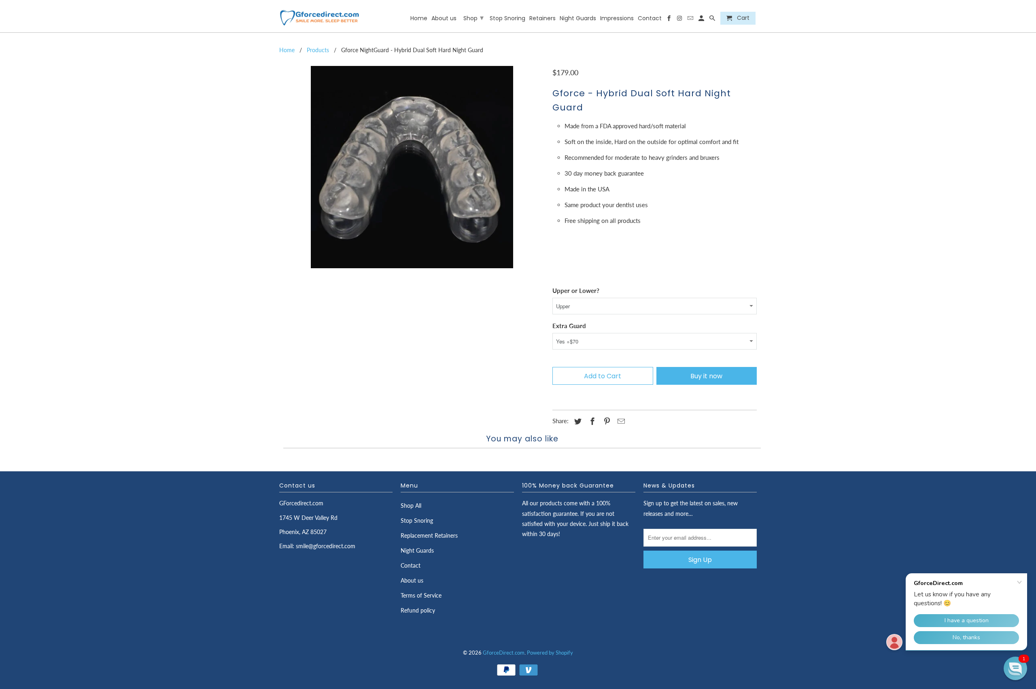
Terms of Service (421, 595)
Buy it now (706, 376)
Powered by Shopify (550, 652)
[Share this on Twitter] (576, 421)
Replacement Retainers (429, 535)
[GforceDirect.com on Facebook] (669, 20)
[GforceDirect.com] (319, 16)
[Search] (712, 20)
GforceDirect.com (503, 652)
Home (287, 50)
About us (412, 580)
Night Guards (417, 550)
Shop (473, 18)
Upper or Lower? (575, 290)
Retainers (542, 18)
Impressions (617, 18)
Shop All (411, 505)
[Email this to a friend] (620, 421)
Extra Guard (569, 325)
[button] (1015, 668)
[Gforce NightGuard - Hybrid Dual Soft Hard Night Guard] (411, 167)
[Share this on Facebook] (591, 421)
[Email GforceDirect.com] (691, 20)
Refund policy (418, 610)
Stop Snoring (417, 520)
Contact (410, 565)
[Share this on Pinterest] (605, 421)
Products (318, 50)
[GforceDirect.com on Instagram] (680, 20)
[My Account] (701, 20)
